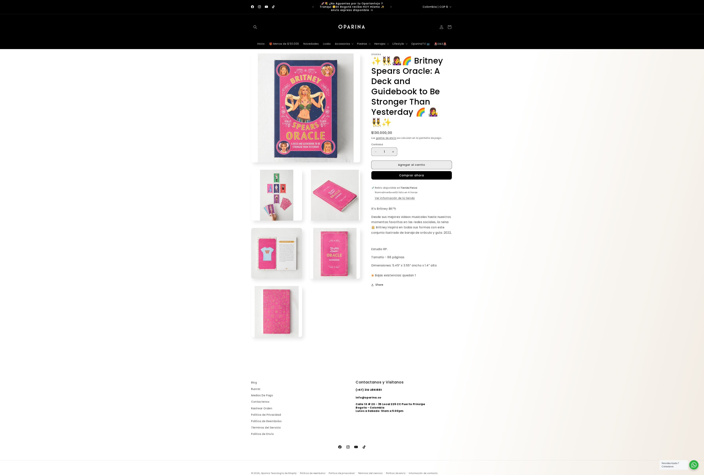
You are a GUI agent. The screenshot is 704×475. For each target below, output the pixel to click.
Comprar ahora (411, 175)
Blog (254, 382)
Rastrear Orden (261, 408)
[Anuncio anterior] (313, 6)
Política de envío (396, 473)
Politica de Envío (262, 434)
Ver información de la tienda (395, 198)
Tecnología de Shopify (284, 473)
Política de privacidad (341, 473)
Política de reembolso (312, 473)
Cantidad (377, 144)
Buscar (256, 389)
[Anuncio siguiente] (391, 6)
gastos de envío (386, 138)
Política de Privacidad (266, 415)
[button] (255, 27)
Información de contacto (423, 473)
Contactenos (260, 402)
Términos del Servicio (266, 427)
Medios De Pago (262, 395)
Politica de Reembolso (266, 421)
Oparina (265, 473)
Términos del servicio (370, 473)
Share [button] (379, 285)
